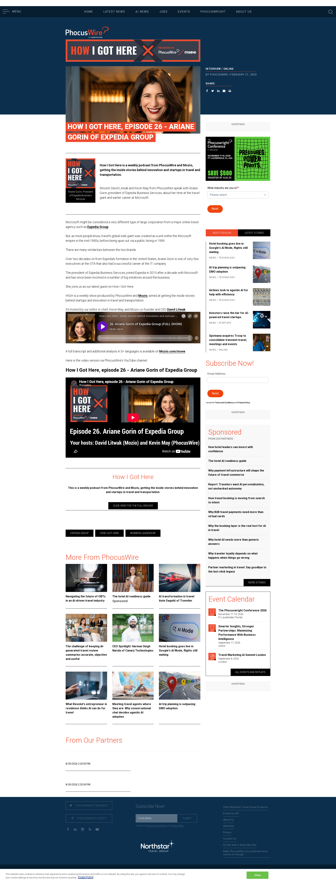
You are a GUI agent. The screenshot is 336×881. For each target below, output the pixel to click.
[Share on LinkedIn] (218, 91)
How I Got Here (109, 533)
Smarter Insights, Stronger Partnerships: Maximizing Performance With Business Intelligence (237, 633)
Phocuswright (213, 11)
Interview (213, 68)
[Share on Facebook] (207, 91)
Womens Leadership (143, 533)
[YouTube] (97, 829)
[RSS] (90, 829)
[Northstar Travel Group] (157, 846)
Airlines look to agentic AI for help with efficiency (228, 292)
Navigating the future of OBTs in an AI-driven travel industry (86, 598)
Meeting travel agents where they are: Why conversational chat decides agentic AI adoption (131, 710)
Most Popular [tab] (222, 232)
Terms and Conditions (224, 403)
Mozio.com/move (172, 351)
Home (88, 11)
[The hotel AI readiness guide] (133, 578)
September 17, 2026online (229, 644)
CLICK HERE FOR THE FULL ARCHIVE (133, 505)
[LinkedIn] (75, 829)
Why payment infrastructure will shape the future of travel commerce (236, 472)
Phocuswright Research (91, 805)
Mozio (143, 295)
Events (184, 11)
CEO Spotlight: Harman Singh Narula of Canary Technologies (132, 648)
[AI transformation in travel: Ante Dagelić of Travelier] (179, 578)
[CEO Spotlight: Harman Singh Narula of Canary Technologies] (133, 628)
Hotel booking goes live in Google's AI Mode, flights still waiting (178, 650)
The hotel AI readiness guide (131, 596)
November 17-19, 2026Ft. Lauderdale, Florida (230, 616)
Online (228, 68)
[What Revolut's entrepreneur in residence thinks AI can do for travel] (86, 686)
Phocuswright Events (91, 818)
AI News (142, 11)
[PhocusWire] (87, 32)
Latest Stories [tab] (254, 232)
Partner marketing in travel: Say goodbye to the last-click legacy (237, 569)
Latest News (114, 11)
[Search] (330, 11)
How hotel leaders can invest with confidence (230, 449)
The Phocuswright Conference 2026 (242, 610)
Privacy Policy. (244, 403)
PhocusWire (219, 74)
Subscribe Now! (150, 806)
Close (257, 875)
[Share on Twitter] (212, 91)
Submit (187, 818)
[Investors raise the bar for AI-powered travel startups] (261, 319)
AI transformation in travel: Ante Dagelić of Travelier (177, 598)
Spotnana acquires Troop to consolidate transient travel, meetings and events (228, 340)
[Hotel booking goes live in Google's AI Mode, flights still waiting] (179, 628)
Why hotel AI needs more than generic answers (233, 542)
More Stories (257, 582)
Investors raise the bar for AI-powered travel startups (229, 315)
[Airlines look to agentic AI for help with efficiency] (261, 297)
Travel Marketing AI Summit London (242, 655)
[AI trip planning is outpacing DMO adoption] (179, 686)
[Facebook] (68, 829)
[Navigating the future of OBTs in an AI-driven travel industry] (86, 578)
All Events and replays (250, 672)
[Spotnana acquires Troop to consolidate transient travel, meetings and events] (261, 343)
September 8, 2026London (228, 660)
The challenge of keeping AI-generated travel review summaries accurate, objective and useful (86, 653)
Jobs (163, 11)
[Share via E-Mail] (224, 91)
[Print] (229, 91)
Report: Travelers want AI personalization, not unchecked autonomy (236, 486)
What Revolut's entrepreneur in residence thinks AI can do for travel (86, 708)
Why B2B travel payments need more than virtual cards (235, 514)
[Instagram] (82, 829)
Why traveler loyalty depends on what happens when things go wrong (233, 555)
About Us (244, 11)
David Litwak (176, 309)
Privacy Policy (177, 825)
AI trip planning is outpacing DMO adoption (177, 706)
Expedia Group (97, 227)
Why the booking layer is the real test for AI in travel (237, 528)
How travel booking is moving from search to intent (236, 500)
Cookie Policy (85, 877)
